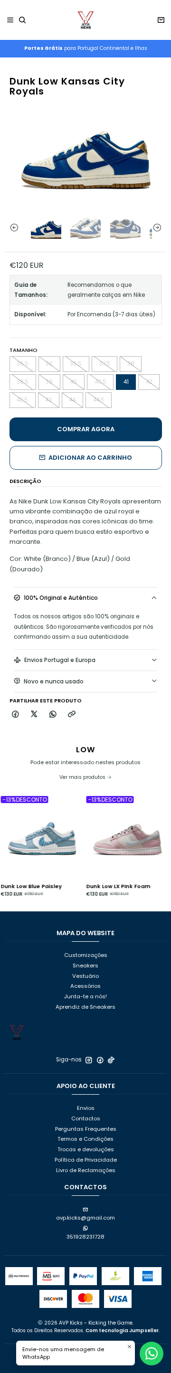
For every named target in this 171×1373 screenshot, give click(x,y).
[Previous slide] (12, 227)
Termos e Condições (85, 1139)
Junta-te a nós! (85, 996)
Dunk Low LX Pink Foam (108, 886)
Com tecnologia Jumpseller (122, 1330)
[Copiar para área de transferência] (71, 714)
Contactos (85, 1118)
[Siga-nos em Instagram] (89, 1060)
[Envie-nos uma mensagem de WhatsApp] (151, 1353)
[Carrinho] (160, 20)
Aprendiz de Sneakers (85, 1007)
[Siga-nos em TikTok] (111, 1060)
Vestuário (85, 976)
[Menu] (10, 20)
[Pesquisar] (22, 20)
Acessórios (85, 986)
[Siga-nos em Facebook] (100, 1060)
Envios (86, 1108)
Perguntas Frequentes (85, 1129)
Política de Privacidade (86, 1160)
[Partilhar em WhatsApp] (53, 714)
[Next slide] (159, 227)
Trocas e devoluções (85, 1149)
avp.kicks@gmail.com (85, 1217)
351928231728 (85, 1236)
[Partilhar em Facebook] (16, 714)
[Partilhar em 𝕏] (34, 714)
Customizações (85, 955)
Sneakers (85, 965)
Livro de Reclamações (85, 1170)
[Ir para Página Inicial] (85, 20)
